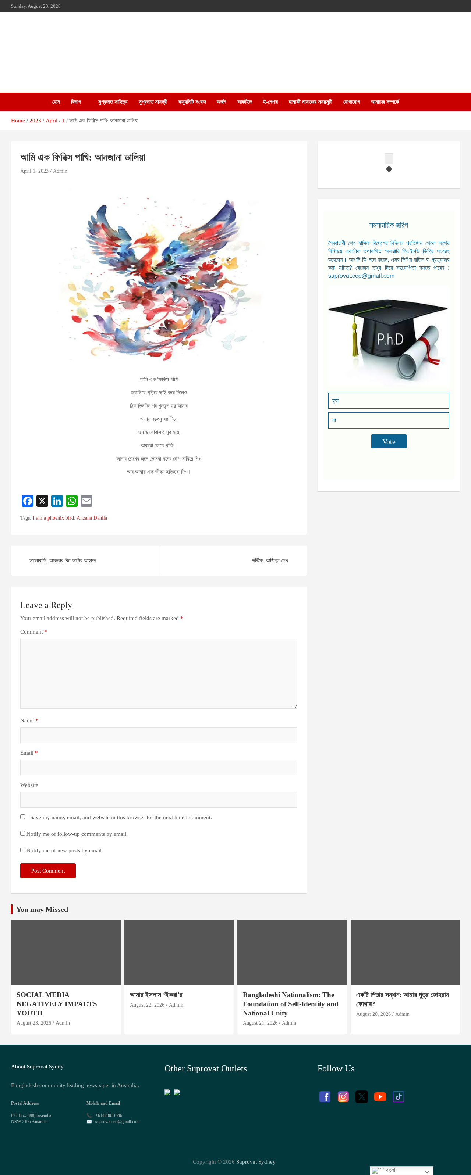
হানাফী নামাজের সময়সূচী (310, 102)
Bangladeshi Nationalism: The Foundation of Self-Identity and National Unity (291, 1004)
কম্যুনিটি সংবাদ (192, 102)
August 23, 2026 (34, 1023)
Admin (60, 171)
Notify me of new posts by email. (64, 850)
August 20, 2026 (373, 1014)
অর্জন (221, 102)
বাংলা (390, 1170)
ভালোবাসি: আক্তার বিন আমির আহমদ (62, 560)
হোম (56, 102)
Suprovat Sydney (256, 1162)
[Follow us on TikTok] (398, 1093)
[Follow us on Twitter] (361, 1093)
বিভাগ (76, 102)
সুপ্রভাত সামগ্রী (153, 102)
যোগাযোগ (351, 102)
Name (29, 720)
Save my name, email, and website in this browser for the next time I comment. (121, 817)
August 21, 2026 (260, 1023)
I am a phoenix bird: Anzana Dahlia (70, 518)
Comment (33, 632)
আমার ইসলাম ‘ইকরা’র (156, 995)
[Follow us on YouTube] (380, 1093)
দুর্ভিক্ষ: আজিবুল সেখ (270, 560)
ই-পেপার (270, 102)
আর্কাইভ (244, 102)
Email (29, 753)
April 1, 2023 (34, 171)
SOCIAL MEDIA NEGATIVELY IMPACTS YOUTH (57, 1004)
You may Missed (42, 909)
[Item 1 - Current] (389, 169)
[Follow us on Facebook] (325, 1093)
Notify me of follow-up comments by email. (77, 834)
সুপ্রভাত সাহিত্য (113, 102)
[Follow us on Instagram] (343, 1093)
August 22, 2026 (147, 1005)
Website (29, 785)
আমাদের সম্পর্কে (385, 102)
